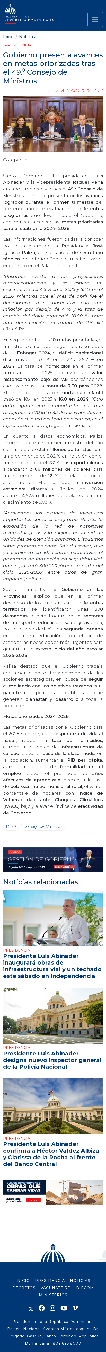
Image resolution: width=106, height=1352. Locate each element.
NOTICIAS (80, 1280)
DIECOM (85, 1288)
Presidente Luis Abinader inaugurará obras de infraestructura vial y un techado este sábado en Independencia (52, 965)
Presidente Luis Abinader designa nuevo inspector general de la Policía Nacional (52, 1060)
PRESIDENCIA (50, 1280)
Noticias (27, 36)
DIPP (11, 826)
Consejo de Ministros (42, 826)
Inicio (8, 36)
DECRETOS (24, 1288)
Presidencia (18, 45)
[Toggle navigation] (95, 19)
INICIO (23, 1280)
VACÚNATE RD (56, 1288)
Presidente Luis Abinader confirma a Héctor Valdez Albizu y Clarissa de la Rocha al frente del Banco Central (51, 1154)
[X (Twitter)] (30, 1308)
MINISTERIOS (53, 1295)
